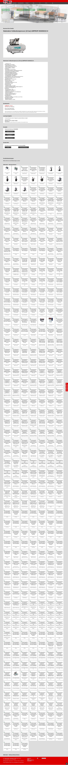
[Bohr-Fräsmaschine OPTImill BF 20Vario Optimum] (51, 170)
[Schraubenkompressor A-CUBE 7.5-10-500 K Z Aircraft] (33, 564)
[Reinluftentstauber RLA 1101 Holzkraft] (51, 503)
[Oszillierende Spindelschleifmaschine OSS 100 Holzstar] (16, 493)
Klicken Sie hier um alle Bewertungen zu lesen (11, 160)
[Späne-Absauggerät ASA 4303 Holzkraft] (33, 645)
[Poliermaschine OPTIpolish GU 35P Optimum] (51, 493)
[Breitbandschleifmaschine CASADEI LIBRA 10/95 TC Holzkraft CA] (51, 200)
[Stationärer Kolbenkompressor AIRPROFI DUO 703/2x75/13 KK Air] (59, 675)
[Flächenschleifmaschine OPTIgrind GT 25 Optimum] (59, 251)
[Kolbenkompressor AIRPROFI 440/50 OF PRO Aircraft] (33, 362)
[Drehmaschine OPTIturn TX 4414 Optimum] (51, 241)
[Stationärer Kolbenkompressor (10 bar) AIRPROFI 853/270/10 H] (42, 655)
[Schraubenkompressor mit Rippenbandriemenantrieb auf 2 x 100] (16, 614)
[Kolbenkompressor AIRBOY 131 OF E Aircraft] (7, 342)
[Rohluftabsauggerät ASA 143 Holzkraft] (7, 544)
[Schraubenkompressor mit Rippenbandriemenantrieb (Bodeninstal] (33, 604)
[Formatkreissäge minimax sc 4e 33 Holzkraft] (33, 281)
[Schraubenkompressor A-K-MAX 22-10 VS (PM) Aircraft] (16, 574)
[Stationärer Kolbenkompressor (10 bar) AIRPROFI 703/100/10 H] (7, 655)
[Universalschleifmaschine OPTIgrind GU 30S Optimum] (42, 736)
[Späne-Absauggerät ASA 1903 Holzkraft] (16, 645)
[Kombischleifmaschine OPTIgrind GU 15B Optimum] (59, 433)
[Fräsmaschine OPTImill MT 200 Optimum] (42, 311)
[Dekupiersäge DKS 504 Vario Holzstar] (51, 210)
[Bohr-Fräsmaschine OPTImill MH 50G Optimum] (42, 190)
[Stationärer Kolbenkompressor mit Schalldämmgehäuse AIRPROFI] (33, 695)
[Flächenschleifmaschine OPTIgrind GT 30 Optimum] (7, 261)
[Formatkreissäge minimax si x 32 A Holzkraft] (33, 311)
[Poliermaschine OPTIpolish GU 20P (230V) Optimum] (25, 493)
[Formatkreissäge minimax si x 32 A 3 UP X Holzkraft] (25, 311)
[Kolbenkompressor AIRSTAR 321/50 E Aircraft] (25, 392)
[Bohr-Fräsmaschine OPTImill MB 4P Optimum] (7, 180)
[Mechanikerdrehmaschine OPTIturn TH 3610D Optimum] (25, 483)
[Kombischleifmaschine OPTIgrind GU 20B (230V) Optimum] (16, 443)
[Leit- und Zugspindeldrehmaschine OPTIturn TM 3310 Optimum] (42, 463)
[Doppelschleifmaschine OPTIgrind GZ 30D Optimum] (25, 231)
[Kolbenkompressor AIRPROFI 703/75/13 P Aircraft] (7, 382)
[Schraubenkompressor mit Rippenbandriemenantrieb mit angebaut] (7, 635)
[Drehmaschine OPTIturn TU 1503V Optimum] (51, 231)
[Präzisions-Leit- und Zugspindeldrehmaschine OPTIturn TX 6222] (42, 503)
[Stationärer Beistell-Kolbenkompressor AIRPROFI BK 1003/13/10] (51, 645)
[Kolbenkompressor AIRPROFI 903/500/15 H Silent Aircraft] (51, 382)
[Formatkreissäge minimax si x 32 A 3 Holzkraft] (7, 311)
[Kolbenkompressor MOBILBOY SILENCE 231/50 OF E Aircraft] (25, 433)
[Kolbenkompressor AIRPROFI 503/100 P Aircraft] (51, 362)
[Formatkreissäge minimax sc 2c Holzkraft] (7, 271)
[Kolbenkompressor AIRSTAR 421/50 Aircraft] (59, 392)
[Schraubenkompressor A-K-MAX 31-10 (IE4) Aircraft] (59, 574)
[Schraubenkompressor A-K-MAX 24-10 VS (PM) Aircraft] (42, 574)
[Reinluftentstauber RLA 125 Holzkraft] (25, 513)
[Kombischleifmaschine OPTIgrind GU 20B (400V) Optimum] (25, 443)
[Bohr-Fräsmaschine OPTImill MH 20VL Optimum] (59, 180)
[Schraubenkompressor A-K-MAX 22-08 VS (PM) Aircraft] (7, 574)
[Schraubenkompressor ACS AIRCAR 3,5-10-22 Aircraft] (7, 604)
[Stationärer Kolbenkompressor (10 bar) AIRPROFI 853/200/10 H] (33, 655)
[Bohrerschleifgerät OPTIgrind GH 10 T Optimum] (16, 200)
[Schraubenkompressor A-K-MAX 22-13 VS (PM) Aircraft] (25, 574)
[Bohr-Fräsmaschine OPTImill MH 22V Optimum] (16, 190)
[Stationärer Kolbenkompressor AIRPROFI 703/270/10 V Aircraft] (25, 675)
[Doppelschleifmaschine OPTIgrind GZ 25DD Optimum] (16, 231)
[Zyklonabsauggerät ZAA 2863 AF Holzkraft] (25, 746)
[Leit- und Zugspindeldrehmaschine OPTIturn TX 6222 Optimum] (16, 473)
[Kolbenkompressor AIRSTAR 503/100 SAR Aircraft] (16, 402)
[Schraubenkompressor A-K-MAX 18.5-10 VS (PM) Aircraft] (51, 564)
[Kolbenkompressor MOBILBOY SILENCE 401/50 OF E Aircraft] (51, 433)
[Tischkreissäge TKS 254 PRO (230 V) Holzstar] (51, 715)
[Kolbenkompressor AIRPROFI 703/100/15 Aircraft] (42, 372)
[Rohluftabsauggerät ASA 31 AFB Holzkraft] (51, 544)
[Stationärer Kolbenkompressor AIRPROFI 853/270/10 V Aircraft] (33, 675)
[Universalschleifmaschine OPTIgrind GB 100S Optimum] (7, 736)
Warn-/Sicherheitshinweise (23, 147)
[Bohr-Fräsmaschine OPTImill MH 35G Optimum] (33, 190)
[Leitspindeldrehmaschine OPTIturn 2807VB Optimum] (25, 473)
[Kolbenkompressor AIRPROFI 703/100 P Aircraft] (33, 372)
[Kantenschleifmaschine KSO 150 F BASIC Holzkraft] (59, 311)
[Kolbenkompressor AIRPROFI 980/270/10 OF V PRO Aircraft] (7, 392)
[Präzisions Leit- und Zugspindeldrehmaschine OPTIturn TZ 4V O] (16, 503)
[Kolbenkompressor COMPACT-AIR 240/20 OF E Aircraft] (16, 412)
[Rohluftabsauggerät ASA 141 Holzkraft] (59, 534)
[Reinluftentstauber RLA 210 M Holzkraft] (7, 534)
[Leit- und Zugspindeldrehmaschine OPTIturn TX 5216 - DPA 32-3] (7, 473)
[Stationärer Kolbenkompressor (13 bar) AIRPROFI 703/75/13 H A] (59, 655)
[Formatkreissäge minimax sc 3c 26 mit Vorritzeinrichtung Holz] (59, 271)
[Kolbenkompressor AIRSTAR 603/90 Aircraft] (42, 402)
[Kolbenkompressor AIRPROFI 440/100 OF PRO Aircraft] (25, 362)
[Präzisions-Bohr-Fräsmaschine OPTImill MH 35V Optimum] (25, 503)
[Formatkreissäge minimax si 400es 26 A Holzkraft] (51, 281)
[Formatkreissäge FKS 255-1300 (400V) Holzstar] (33, 261)
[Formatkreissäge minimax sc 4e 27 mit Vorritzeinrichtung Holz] (25, 281)
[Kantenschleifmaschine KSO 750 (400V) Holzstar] (7, 332)
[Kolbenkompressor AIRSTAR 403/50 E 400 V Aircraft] (42, 392)
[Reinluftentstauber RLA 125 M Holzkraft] (33, 513)
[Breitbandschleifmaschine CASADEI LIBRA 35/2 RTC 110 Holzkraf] (7, 210)
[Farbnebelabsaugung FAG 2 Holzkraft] (25, 251)
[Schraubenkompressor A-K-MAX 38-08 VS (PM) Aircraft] (25, 584)
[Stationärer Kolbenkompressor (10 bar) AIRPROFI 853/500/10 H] (51, 655)
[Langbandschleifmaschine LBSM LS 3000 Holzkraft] (33, 453)
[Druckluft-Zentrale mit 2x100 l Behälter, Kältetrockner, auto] (59, 241)
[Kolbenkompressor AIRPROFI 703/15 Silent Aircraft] (51, 372)
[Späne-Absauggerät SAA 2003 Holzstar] (25, 635)
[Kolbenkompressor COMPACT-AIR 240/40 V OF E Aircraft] (25, 412)
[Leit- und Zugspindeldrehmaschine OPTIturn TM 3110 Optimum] (25, 463)
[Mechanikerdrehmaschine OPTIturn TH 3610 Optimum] (16, 483)
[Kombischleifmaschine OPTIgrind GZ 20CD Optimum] (51, 443)
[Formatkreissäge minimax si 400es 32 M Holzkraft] (25, 301)
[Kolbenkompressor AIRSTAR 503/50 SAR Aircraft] (25, 402)
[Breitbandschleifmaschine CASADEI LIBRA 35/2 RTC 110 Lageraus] (16, 210)
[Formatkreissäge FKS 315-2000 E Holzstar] (51, 261)
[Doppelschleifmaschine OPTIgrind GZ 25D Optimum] (7, 231)
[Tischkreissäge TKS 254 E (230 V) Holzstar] (33, 715)
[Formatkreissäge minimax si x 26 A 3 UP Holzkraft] (42, 301)
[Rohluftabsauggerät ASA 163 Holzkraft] (16, 544)
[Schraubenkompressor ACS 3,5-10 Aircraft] (16, 594)
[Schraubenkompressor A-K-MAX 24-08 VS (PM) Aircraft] (33, 574)
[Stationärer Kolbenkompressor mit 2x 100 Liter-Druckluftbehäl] (7, 685)
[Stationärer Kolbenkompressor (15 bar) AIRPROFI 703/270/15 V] (16, 665)
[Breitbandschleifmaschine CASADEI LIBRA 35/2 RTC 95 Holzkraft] (33, 210)
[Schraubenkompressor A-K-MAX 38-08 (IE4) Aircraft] (16, 584)
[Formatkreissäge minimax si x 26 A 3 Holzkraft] (33, 301)
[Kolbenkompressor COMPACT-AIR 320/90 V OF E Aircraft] (59, 412)
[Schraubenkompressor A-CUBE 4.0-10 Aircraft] (16, 554)
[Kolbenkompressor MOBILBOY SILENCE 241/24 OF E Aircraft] (33, 433)
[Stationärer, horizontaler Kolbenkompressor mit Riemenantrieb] (51, 695)
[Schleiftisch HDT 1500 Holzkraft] (7, 554)
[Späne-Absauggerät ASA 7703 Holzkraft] (42, 645)
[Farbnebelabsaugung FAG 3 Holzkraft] (33, 251)
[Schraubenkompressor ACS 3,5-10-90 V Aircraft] (59, 594)
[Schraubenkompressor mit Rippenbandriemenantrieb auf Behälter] (33, 614)
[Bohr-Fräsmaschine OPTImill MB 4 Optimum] (59, 170)
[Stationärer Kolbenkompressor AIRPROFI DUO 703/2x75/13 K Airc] (51, 675)
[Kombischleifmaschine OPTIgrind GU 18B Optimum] (7, 443)
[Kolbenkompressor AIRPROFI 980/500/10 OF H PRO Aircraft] (16, 392)
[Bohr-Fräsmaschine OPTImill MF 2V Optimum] (33, 180)
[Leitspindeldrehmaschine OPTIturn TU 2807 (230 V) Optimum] (59, 473)
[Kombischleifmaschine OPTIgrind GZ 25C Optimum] (59, 443)
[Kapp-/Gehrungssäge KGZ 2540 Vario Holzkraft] (33, 332)
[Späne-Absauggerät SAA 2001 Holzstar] (16, 635)
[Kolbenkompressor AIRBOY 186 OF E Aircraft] (16, 342)
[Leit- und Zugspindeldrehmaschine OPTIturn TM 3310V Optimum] (59, 463)
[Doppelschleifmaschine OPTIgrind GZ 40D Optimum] (42, 231)
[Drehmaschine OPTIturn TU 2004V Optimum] (59, 231)
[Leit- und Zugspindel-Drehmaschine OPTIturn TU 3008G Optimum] (7, 463)
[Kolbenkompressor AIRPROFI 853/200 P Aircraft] (25, 382)
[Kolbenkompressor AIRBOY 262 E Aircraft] (25, 342)
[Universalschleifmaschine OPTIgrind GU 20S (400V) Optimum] (25, 736)
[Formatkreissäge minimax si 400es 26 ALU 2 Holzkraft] (59, 281)
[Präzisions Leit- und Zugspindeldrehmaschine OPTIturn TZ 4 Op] (7, 503)
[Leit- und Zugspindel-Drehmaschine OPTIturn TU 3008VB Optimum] (16, 463)
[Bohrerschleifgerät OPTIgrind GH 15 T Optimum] (25, 200)
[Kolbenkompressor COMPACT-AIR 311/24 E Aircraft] (42, 412)
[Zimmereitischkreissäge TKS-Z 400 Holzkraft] (59, 736)
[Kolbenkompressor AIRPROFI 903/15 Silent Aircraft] (42, 382)
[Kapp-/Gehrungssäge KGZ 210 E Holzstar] (25, 332)
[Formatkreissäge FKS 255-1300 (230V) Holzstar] (25, 261)
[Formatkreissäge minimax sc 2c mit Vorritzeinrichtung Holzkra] (25, 271)
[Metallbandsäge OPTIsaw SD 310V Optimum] (59, 483)
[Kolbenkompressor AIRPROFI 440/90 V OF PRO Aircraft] (42, 362)
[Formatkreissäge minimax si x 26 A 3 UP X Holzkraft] (51, 301)
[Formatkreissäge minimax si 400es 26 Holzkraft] (7, 291)
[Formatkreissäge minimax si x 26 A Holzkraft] (59, 301)
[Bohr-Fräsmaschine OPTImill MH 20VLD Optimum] (7, 190)
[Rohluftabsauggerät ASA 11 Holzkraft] (51, 534)
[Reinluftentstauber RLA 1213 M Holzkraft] (16, 513)
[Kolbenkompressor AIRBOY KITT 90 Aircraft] (33, 342)
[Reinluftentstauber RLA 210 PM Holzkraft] (16, 534)
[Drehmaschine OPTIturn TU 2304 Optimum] (7, 241)
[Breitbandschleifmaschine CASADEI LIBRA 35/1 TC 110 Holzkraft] (59, 200)
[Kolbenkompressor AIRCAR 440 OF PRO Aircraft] (7, 352)
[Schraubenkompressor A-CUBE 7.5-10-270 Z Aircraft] (25, 564)
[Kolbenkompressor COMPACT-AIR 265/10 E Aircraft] (33, 412)
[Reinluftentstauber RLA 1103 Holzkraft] (59, 503)
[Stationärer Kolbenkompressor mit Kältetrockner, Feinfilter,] (16, 695)
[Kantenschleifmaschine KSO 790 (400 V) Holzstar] (16, 332)
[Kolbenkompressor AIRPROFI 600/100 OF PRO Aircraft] (16, 372)
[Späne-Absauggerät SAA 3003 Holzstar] (51, 635)
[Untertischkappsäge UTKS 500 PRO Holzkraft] (51, 736)
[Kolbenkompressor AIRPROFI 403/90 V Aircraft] (16, 362)
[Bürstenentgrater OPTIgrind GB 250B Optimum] (42, 210)
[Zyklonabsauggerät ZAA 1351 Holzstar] (7, 746)
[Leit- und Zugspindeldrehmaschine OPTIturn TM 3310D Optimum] (51, 463)
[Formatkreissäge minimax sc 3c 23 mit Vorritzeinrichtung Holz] (42, 271)
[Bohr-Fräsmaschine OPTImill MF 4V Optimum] (42, 180)
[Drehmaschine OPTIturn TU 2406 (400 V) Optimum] (33, 241)
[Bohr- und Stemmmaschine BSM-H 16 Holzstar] (25, 170)
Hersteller (8, 147)
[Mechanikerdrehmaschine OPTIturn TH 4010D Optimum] (42, 483)
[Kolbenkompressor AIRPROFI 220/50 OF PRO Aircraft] (42, 352)
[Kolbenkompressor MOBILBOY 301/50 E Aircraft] (7, 433)
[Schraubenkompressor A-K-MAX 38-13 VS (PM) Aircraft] (42, 584)
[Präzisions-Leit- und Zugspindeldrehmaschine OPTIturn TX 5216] (33, 503)
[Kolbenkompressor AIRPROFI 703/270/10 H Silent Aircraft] (59, 372)
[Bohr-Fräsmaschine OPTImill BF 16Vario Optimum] (33, 170)
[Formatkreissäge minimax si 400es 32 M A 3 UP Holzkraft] (7, 301)
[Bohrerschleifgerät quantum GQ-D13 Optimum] (33, 200)
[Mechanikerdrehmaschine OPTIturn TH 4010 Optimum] (33, 483)
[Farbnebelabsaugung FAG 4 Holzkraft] (42, 251)
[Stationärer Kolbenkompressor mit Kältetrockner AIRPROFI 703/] (59, 685)
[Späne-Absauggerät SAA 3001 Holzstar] (42, 635)
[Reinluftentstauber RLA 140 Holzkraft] (51, 513)
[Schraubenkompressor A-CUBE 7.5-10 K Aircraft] (7, 564)
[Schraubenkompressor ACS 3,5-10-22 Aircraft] (51, 594)
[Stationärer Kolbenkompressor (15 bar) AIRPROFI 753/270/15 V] (51, 665)
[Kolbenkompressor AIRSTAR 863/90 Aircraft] (7, 412)
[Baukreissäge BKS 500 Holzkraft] (7, 170)
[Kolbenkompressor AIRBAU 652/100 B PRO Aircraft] (59, 332)
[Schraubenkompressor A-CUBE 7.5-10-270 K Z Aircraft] (16, 564)
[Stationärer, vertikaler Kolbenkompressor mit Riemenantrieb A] (25, 705)
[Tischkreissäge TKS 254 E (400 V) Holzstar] (42, 715)
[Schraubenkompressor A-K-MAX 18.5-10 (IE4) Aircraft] (42, 564)
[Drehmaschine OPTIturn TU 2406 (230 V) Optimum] (25, 241)
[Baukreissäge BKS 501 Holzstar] (16, 170)
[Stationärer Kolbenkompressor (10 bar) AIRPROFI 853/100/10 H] (25, 655)
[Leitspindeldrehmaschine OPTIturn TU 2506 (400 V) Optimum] (42, 473)
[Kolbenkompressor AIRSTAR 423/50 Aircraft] (7, 402)
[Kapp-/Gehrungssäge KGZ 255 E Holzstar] (42, 332)
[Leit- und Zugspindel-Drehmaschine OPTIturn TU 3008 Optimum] (59, 453)
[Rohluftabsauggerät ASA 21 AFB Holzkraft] (33, 544)
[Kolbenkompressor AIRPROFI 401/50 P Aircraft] (51, 352)
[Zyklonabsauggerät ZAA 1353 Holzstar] (16, 746)
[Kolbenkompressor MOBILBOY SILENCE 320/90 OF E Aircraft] (42, 433)
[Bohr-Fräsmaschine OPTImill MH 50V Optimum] (51, 190)
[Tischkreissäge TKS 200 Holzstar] (25, 715)
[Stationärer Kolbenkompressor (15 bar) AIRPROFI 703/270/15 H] (7, 665)
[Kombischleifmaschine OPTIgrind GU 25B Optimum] (33, 443)
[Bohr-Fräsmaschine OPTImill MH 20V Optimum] (51, 180)
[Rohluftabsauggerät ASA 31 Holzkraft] (59, 544)
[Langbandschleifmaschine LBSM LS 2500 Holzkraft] (25, 453)
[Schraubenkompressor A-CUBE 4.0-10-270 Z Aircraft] (25, 554)
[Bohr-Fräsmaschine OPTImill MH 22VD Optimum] (25, 190)
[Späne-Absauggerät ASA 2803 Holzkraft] (25, 645)
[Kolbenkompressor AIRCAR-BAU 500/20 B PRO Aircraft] (25, 352)
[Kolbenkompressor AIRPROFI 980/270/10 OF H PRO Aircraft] (59, 382)
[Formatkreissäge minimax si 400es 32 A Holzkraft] (42, 291)
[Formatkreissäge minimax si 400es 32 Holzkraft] (51, 291)
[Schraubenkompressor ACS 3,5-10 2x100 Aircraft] (51, 584)
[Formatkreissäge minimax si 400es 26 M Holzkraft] (33, 291)
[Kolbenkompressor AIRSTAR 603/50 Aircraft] (33, 402)
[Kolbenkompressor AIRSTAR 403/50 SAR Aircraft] (51, 392)
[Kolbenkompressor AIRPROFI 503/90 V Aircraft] (7, 372)
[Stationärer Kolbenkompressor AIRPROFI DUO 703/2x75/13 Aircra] (42, 675)
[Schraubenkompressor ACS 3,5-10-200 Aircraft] (33, 594)
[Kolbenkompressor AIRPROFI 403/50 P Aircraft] (7, 362)
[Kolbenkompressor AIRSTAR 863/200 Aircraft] (59, 402)
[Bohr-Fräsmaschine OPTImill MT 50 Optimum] (59, 190)
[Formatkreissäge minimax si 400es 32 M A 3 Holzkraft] (59, 291)
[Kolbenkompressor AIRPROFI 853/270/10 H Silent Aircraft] (33, 382)
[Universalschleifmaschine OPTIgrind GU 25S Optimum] (33, 736)
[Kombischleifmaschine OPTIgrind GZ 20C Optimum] (42, 443)
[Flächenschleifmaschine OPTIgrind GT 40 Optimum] (16, 261)
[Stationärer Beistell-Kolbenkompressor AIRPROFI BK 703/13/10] (59, 645)
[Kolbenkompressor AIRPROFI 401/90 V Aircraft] (59, 352)
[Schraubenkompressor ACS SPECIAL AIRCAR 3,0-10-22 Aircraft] (25, 604)
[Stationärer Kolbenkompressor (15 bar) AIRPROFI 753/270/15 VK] (59, 665)
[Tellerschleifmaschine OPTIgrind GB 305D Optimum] (7, 715)
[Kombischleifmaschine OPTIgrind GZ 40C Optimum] (16, 453)
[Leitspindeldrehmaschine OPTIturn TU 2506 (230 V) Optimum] (33, 473)
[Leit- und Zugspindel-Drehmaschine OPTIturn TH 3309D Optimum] (51, 453)
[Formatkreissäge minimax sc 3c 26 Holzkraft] (51, 271)
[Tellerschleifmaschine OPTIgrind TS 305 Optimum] (16, 715)
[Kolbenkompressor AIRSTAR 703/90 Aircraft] (51, 402)
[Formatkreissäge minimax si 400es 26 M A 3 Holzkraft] (16, 291)
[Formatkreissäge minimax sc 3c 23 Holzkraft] (33, 271)
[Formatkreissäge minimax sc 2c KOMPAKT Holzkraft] (16, 271)
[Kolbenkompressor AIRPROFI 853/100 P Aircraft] (16, 382)
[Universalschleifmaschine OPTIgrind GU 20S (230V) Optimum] (16, 736)
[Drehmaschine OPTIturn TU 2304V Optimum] (16, 241)
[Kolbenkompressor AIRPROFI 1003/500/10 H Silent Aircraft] (33, 352)
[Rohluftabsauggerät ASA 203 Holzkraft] (25, 544)
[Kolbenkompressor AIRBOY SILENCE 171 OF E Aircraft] (42, 342)
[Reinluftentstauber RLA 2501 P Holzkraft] (25, 534)
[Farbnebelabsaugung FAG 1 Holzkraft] (16, 251)
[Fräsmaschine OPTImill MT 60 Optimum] (51, 311)
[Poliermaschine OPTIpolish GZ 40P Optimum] (59, 493)
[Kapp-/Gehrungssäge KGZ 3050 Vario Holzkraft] (51, 332)
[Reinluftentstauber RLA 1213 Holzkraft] (7, 513)
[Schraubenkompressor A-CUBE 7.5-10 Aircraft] (59, 554)
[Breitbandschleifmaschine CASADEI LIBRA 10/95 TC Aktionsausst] (42, 200)
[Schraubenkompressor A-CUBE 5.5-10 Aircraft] (33, 554)
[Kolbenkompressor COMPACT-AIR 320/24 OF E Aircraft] (51, 412)
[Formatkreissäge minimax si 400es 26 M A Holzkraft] (25, 291)
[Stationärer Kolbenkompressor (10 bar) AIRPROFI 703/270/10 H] (16, 655)
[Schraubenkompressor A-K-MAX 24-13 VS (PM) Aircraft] (51, 574)
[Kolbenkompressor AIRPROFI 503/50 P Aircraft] (59, 362)
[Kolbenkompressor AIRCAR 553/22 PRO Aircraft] (16, 352)
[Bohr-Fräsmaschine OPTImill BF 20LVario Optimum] (42, 170)
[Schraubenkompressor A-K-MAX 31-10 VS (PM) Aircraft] (7, 584)
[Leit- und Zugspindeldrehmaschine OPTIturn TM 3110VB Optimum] (33, 463)
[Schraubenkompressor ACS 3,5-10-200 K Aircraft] (42, 594)
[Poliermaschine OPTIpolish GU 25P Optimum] (42, 493)
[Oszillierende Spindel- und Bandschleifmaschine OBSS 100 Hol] (7, 493)
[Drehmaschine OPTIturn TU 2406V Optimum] (42, 241)
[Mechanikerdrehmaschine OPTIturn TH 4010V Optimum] (51, 483)
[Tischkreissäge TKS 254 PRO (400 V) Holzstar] (59, 715)
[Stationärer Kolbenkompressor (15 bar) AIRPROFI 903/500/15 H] (16, 675)
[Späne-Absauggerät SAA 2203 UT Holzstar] (33, 635)
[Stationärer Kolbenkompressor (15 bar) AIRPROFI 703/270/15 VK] (25, 665)
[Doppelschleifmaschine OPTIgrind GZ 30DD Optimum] (33, 231)
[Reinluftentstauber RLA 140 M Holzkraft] (59, 513)
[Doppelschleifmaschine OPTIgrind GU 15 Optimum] (59, 210)
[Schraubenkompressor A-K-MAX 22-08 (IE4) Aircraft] (59, 564)
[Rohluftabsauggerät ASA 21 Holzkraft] (42, 544)
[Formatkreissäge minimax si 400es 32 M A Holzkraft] (16, 301)
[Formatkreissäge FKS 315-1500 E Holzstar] (42, 261)
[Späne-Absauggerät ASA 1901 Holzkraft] (7, 645)
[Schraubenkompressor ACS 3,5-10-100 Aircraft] (25, 594)
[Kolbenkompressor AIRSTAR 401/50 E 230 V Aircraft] (33, 392)
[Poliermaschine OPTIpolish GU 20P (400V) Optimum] (33, 493)
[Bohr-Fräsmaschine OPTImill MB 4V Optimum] (25, 180)
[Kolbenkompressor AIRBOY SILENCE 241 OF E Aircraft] (59, 342)
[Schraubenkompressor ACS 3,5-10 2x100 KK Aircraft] (7, 594)
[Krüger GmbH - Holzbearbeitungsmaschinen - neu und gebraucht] (34, 13)
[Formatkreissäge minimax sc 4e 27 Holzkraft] (16, 281)
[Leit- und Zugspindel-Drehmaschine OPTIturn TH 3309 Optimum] (42, 453)
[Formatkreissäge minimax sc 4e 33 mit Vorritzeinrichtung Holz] (42, 281)
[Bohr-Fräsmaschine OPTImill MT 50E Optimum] (7, 200)
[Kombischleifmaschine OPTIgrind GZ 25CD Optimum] (7, 453)
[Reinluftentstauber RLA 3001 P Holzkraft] (33, 534)
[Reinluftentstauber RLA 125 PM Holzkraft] (42, 513)
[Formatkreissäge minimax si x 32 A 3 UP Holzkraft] (16, 311)
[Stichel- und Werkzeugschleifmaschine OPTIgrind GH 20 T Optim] (59, 705)
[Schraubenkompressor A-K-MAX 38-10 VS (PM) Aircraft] (33, 584)
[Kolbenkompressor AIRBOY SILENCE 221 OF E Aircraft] (51, 342)
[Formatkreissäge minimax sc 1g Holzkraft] (59, 261)
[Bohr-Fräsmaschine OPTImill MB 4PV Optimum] (16, 180)
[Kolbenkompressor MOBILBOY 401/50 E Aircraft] (16, 433)
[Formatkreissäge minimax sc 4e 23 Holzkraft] (7, 281)
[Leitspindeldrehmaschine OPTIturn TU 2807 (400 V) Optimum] (7, 483)
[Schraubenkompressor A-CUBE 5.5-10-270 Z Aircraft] (51, 554)
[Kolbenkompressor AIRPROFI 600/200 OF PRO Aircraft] (25, 372)
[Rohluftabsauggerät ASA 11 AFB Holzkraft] (42, 534)
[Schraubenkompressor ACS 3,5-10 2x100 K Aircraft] (59, 584)
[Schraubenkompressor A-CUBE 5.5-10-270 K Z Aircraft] (42, 554)
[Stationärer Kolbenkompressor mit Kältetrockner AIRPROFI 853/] (7, 695)
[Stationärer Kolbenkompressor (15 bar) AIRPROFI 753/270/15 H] (42, 665)
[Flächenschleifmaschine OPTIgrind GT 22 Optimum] (51, 251)
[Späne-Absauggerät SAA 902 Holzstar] (59, 635)
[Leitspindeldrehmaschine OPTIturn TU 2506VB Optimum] (51, 473)
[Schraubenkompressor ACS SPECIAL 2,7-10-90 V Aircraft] (16, 604)
